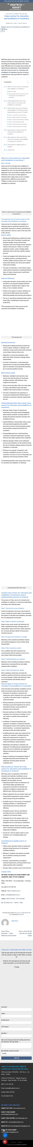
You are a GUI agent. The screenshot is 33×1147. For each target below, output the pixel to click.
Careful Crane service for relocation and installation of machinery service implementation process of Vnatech (17, 110)
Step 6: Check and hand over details (18, 126)
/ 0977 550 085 (20, 898)
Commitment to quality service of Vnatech (16, 145)
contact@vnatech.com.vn (12, 895)
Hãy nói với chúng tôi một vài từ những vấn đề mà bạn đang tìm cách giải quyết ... (15, 1041)
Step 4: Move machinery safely (16, 122)
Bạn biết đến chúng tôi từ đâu (10, 1051)
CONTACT (13, 1142)
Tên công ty (5, 1026)
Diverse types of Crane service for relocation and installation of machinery (17, 132)
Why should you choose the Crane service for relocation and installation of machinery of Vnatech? (17, 139)
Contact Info (11, 150)
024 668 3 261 (8, 902)
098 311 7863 (19, 902)
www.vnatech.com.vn (19, 1108)
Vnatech (24, 23)
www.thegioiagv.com (21, 1118)
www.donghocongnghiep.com (10, 1132)
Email (3, 1013)
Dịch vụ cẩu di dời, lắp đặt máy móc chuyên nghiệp (25, 933)
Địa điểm (4, 1033)
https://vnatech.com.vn (13, 891)
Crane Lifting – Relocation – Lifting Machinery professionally (8, 933)
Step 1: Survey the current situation (17, 115)
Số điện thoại (5, 1020)
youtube (19, 1142)
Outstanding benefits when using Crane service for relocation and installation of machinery (16, 103)
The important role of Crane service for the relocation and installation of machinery (18, 95)
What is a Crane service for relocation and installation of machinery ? (18, 88)
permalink (21, 914)
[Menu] (2, 7)
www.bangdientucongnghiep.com (20, 1126)
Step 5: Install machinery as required (18, 124)
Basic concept (12, 91)
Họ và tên (4, 1007)
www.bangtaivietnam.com (15, 1122)
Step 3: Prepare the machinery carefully (18, 119)
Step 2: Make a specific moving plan (18, 117)
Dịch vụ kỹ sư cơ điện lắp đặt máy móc (16, 13)
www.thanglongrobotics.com (9, 1114)
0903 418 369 (10, 898)
